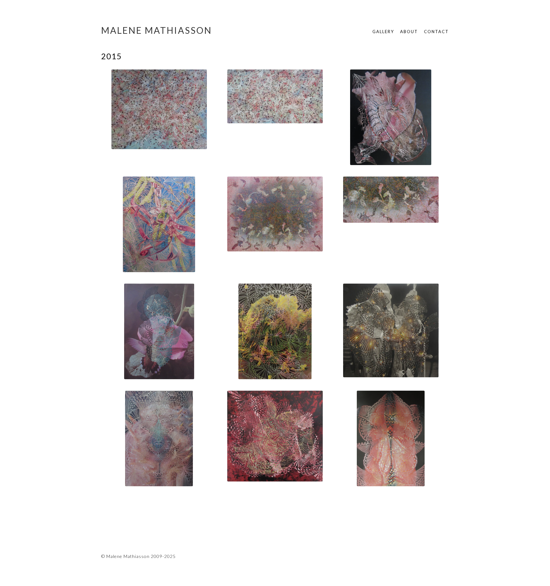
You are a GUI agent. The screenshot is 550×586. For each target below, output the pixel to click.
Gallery (383, 31)
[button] (159, 110)
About (409, 31)
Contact (436, 31)
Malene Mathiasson (156, 30)
